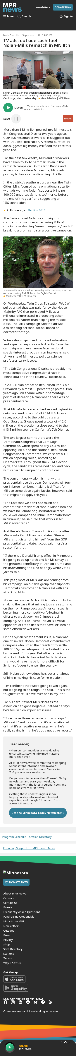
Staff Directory (13, 949)
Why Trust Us (12, 963)
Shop (6, 944)
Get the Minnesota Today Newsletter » (37, 813)
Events (7, 907)
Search (26, 16)
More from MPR (14, 921)
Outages (8, 930)
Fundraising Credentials (18, 916)
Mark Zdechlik (11, 35)
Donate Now (63, 7)
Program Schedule (14, 836)
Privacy (8, 940)
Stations (8, 953)
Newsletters (11, 926)
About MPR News (14, 893)
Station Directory (40, 836)
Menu (11, 16)
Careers (8, 898)
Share (68, 118)
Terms (7, 958)
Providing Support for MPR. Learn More (29, 848)
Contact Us (10, 902)
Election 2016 (36, 210)
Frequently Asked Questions (21, 912)
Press (7, 935)
